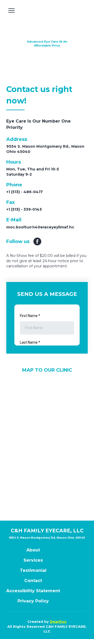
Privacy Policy (33, 600)
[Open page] (47, 21)
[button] (37, 241)
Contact (33, 580)
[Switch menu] (11, 10)
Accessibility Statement (33, 590)
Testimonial (33, 570)
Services (33, 560)
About (33, 550)
